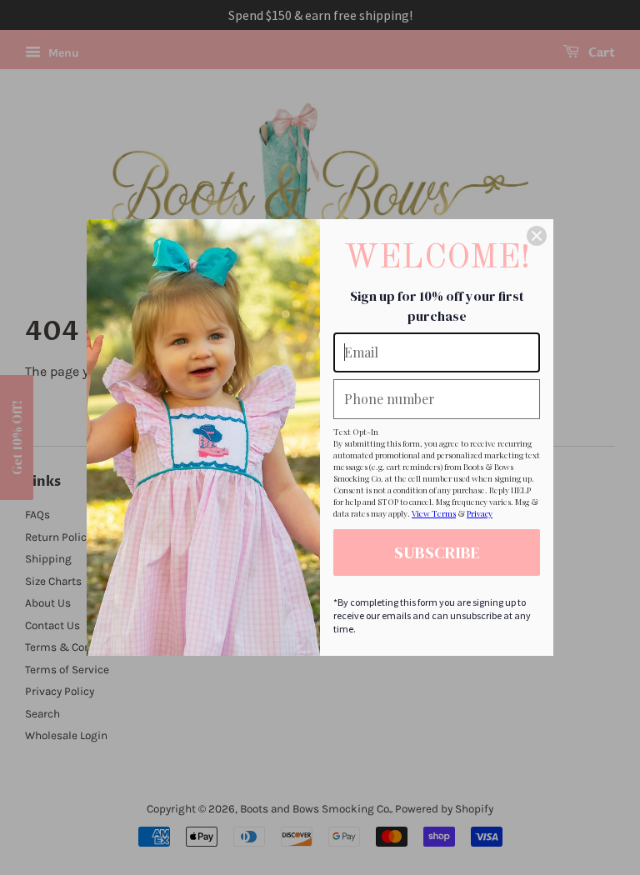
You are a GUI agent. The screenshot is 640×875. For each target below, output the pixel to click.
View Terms (434, 513)
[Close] (537, 236)
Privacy (479, 513)
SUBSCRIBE (437, 552)
